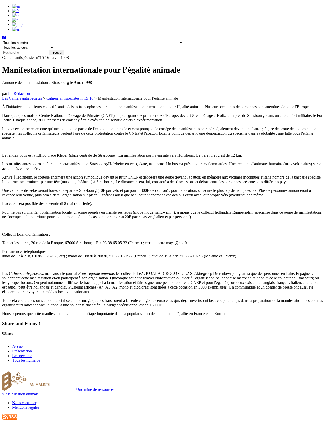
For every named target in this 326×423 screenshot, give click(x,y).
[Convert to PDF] (31, 338)
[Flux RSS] (9, 418)
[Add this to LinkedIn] (14, 338)
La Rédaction (19, 93)
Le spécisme (22, 355)
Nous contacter (24, 403)
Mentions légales (25, 407)
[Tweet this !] (10, 338)
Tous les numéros (26, 360)
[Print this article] (26, 338)
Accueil (18, 346)
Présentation (22, 351)
